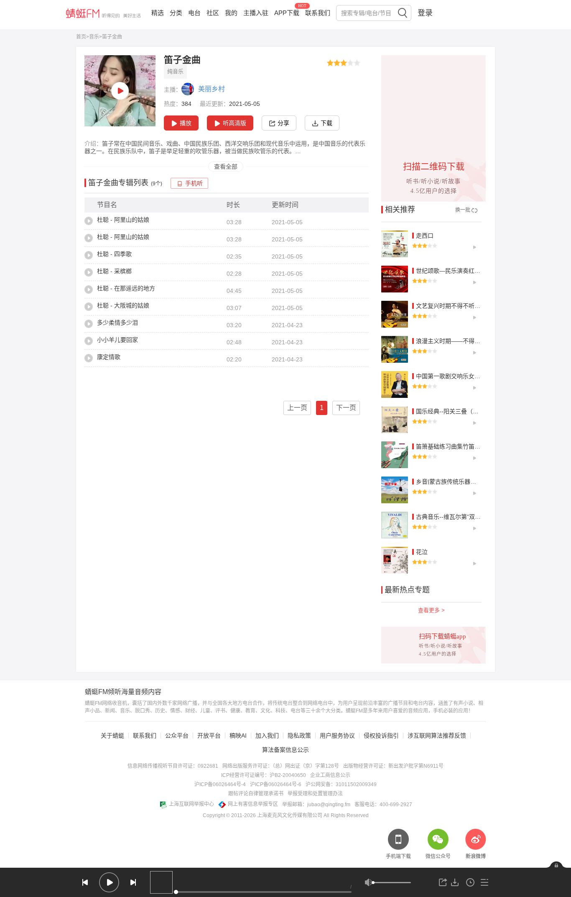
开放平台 (209, 735)
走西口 (424, 235)
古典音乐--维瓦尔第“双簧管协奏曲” (461, 516)
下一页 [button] (346, 407)
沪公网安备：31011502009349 (341, 784)
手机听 (194, 183)
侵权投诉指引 (381, 735)
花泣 (422, 551)
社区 (212, 12)
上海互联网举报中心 (191, 804)
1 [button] (322, 407)
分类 (176, 12)
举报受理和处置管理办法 (315, 794)
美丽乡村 (211, 88)
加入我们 (267, 735)
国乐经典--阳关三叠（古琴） (453, 411)
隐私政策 (299, 735)
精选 (157, 12)
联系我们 (317, 12)
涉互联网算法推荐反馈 (437, 735)
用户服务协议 (337, 735)
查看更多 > (431, 610)
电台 (194, 12)
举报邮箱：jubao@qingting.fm (316, 804)
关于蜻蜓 (112, 735)
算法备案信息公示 (285, 749)
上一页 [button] (297, 407)
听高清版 (234, 123)
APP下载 (286, 12)
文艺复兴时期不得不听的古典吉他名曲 (465, 305)
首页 (81, 37)
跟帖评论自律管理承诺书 (255, 794)
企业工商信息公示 (330, 775)
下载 (326, 123)
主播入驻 (255, 12)
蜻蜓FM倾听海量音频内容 (123, 692)
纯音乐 (175, 71)
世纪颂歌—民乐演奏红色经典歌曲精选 (465, 270)
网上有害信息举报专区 (253, 804)
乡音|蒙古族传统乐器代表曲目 (455, 481)
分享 (283, 123)
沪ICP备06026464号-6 (275, 784)
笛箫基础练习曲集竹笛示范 (451, 446)
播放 (185, 123)
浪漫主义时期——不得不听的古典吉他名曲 (471, 341)
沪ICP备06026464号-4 (220, 784)
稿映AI (238, 735)
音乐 (94, 37)
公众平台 (177, 735)
